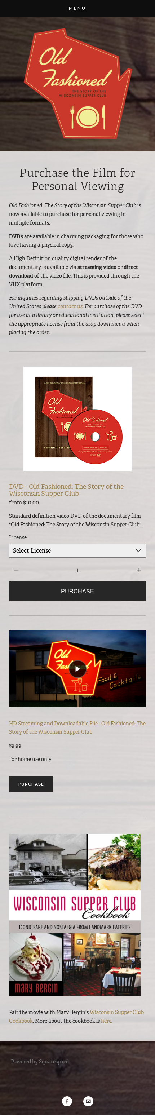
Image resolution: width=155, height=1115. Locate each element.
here (106, 1021)
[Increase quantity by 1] (139, 570)
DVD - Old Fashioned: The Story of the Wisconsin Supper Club (66, 489)
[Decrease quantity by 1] (16, 570)
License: (18, 537)
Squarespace (53, 1061)
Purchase (31, 784)
